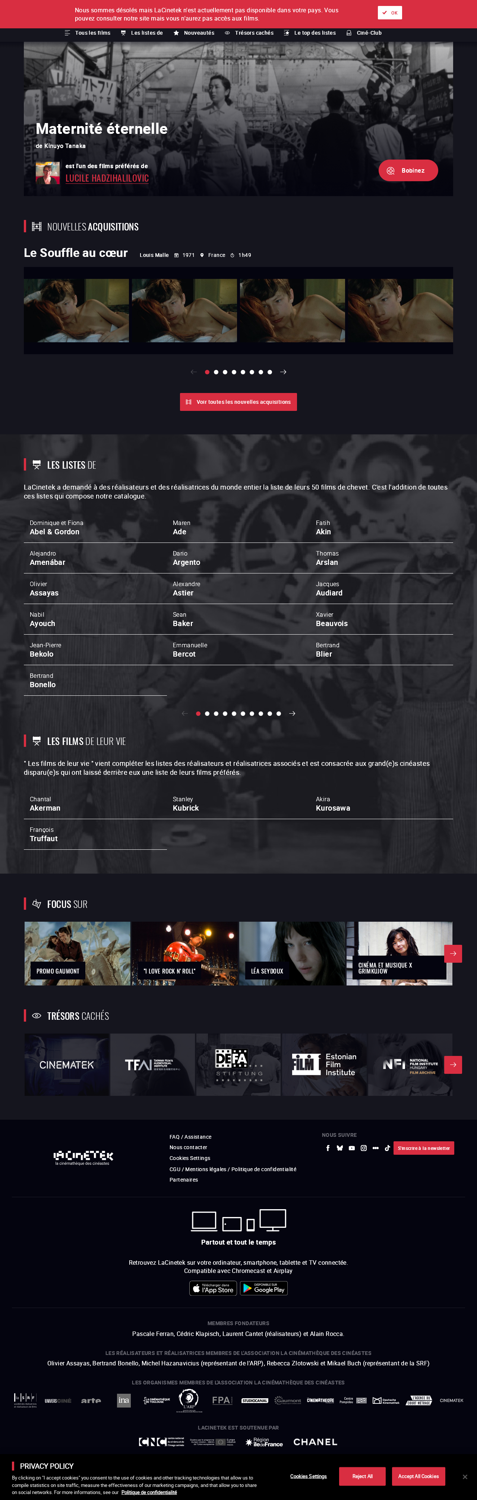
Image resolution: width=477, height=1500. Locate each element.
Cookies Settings (308, 1476)
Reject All (363, 1476)
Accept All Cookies (418, 1476)
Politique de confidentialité (149, 1492)
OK (394, 13)
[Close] (465, 1477)
